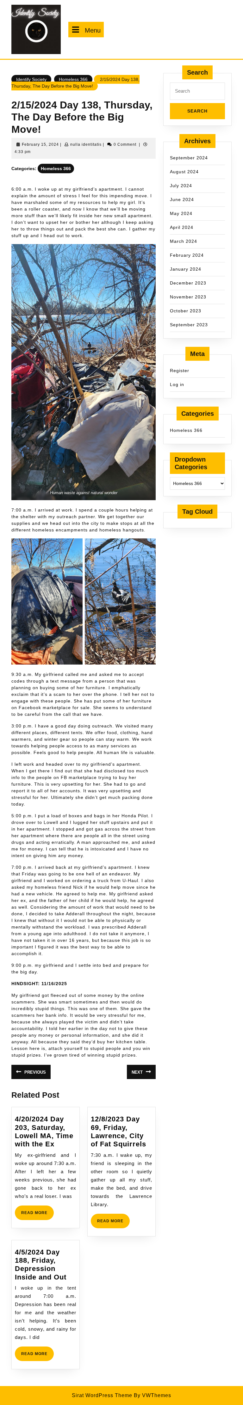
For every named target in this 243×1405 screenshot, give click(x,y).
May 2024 (181, 213)
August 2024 (184, 171)
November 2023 (188, 296)
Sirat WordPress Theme (102, 1395)
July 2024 (181, 185)
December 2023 (188, 282)
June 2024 (182, 199)
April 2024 (181, 227)
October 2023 (185, 310)
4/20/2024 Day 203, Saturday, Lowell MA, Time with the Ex (44, 1131)
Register (179, 370)
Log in (177, 384)
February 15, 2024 (40, 144)
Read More (37, 1215)
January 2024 (185, 269)
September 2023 (189, 324)
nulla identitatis (86, 144)
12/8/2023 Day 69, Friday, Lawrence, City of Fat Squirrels (118, 1131)
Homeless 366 (73, 79)
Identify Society (31, 79)
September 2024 (189, 157)
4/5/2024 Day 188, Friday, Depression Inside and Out (40, 1264)
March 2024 (183, 241)
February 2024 (187, 255)
